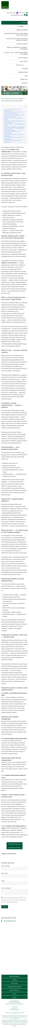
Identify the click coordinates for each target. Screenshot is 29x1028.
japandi (21, 394)
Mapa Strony (23, 1017)
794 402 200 (22, 12)
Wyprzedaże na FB (11, 12)
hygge (7, 196)
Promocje (24, 22)
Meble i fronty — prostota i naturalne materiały (13, 119)
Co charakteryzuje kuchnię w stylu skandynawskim (12, 110)
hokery (25, 344)
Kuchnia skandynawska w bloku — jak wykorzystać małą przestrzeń (13, 113)
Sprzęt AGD (24, 79)
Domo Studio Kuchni (9, 920)
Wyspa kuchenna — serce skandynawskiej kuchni (14, 125)
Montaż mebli (23, 57)
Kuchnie (25, 68)
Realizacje (19, 65)
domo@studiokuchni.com (17, 15)
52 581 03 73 (15, 1008)
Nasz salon (24, 61)
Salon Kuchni (14, 983)
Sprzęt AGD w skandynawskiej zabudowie (15, 127)
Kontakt (25, 83)
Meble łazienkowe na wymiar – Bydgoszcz (17, 48)
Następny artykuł (14, 847)
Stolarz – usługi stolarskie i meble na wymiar (16, 53)
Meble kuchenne (22, 30)
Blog (14, 993)
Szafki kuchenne (22, 43)
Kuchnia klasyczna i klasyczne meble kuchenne (17, 39)
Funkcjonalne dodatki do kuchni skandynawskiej (12, 132)
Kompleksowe (23, 72)
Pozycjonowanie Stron (15, 1018)
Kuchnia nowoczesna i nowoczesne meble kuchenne (16, 34)
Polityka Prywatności (17, 1017)
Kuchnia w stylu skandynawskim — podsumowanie (13, 141)
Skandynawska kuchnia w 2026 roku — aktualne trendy (14, 135)
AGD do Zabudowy (14, 990)
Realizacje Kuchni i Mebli (14, 986)
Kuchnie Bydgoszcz (14, 976)
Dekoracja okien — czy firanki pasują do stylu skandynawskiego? (14, 129)
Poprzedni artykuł (14, 844)
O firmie (20, 26)
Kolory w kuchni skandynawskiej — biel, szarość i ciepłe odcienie (14, 116)
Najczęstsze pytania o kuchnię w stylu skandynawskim (13, 138)
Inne (26, 75)
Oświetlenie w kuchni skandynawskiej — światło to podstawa (14, 122)
